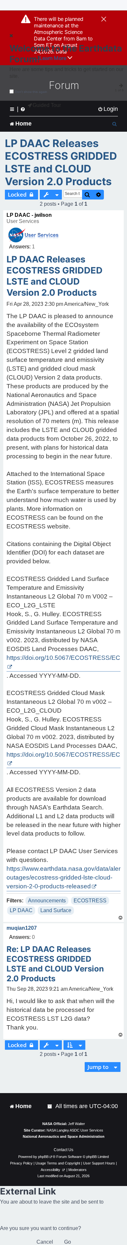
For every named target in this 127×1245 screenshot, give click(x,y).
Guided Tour (47, 105)
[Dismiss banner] (103, 19)
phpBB (43, 1157)
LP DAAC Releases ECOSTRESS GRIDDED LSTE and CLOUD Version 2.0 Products (61, 162)
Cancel (44, 1242)
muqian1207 (22, 928)
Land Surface (55, 910)
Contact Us (63, 1150)
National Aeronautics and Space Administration (64, 1136)
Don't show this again (31, 92)
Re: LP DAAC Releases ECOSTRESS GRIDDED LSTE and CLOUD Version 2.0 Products (55, 963)
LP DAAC (21, 910)
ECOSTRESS (90, 900)
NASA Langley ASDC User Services (75, 1130)
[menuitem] (108, 109)
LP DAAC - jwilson (29, 215)
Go (67, 1242)
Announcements (47, 900)
